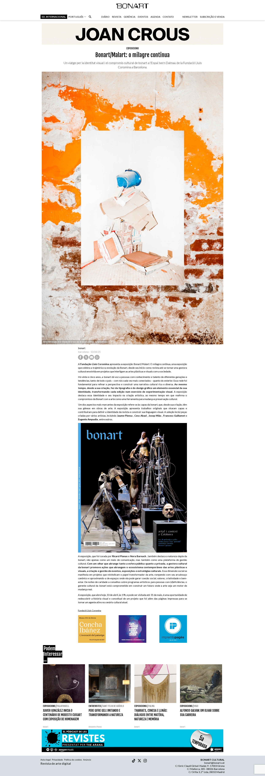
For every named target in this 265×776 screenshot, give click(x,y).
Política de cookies (73, 759)
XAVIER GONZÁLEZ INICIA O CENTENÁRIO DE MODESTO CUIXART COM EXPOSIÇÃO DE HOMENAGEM (62, 715)
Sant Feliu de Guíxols (113, 706)
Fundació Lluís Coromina (89, 610)
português (75, 16)
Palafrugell (63, 706)
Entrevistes (95, 706)
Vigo (196, 706)
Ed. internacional (54, 16)
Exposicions (132, 48)
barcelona (83, 351)
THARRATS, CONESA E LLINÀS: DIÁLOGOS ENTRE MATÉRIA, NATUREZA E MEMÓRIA (150, 715)
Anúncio (87, 759)
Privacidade (57, 759)
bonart (81, 348)
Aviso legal (45, 759)
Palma (151, 706)
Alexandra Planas (95, 727)
